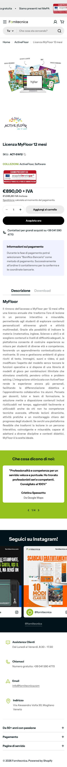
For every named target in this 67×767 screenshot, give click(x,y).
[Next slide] (38, 510)
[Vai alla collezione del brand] (16, 114)
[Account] (55, 22)
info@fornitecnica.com (26, 685)
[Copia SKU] (25, 154)
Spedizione (9, 200)
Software (40, 164)
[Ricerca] (59, 31)
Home (6, 42)
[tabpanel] (33, 369)
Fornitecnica (19, 760)
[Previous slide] (28, 510)
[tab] (20, 291)
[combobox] (33, 31)
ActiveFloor (21, 42)
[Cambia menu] (5, 22)
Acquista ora (33, 220)
